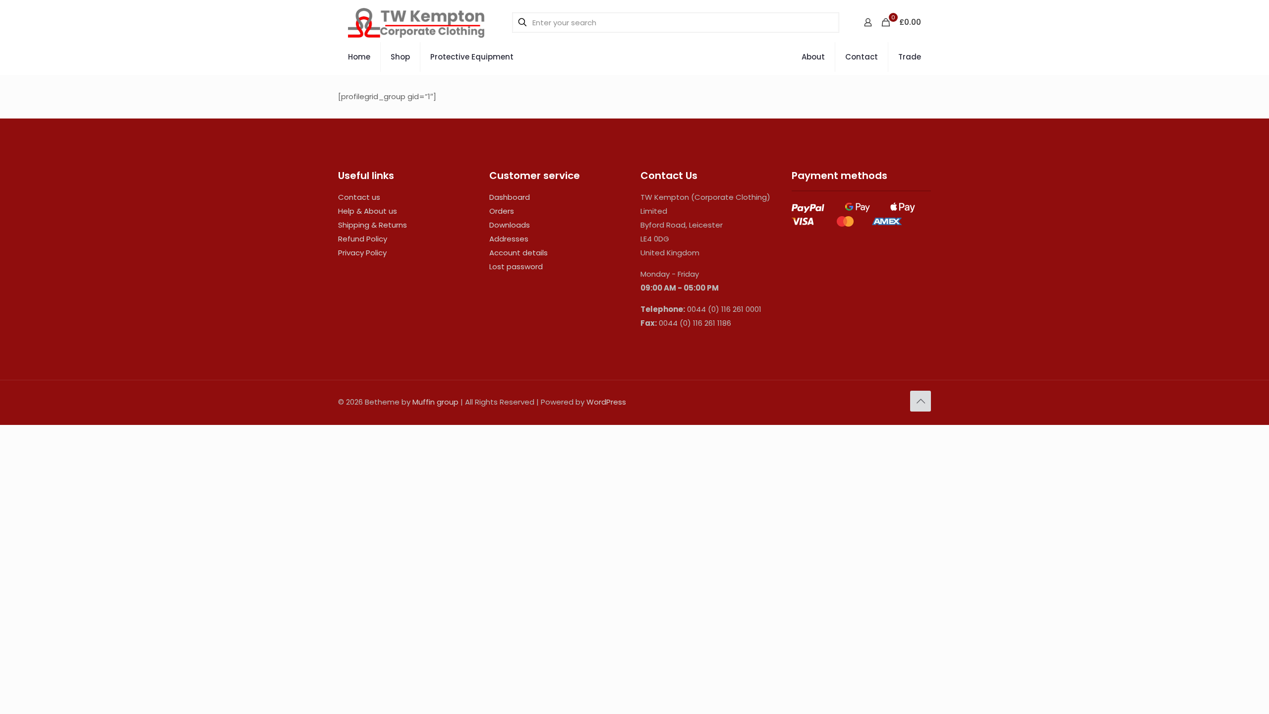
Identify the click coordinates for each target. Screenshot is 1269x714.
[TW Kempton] (416, 22)
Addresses (508, 239)
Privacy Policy (362, 252)
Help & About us (367, 211)
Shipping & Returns (372, 225)
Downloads (509, 225)
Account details (518, 252)
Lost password (516, 266)
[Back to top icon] (920, 401)
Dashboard (509, 197)
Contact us (359, 197)
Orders (501, 211)
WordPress (606, 402)
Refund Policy (362, 239)
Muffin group (435, 402)
